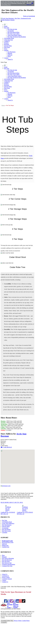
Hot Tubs (6, 27)
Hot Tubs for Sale (12, 29)
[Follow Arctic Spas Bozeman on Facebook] (5, 602)
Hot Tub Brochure (7, 560)
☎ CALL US (30, 4)
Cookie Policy (26, 620)
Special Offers (8, 46)
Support (6, 50)
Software (9, 55)
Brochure (6, 44)
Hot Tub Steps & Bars (13, 32)
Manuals (9, 53)
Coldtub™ (7, 41)
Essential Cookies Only (7, 620)
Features (6, 42)
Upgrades (4, 532)
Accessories (10, 30)
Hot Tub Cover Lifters (13, 33)
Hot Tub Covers (6, 531)
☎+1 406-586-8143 (6, 447)
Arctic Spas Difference (8, 523)
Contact (6, 58)
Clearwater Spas (8, 39)
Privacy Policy (6, 577)
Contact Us (5, 582)
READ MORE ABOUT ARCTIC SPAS (12, 502)
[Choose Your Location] (5, 24)
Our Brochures (11, 52)
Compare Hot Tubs (7, 566)
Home (5, 26)
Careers (4, 580)
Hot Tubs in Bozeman (8, 558)
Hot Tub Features (6, 525)
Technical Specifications (8, 564)
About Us (10, 59)
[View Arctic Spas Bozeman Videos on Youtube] (15, 607)
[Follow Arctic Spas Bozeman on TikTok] (23, 602)
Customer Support (7, 579)
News (5, 49)
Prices (9, 56)
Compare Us (5, 575)
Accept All (3, 622)
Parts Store (7, 47)
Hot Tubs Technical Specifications (16, 36)
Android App (5, 547)
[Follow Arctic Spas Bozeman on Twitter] (9, 607)
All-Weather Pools (9, 38)
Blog (3, 555)
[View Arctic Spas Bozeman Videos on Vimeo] (11, 602)
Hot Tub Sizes (6, 561)
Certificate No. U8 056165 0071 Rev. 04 (8, 513)
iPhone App (5, 545)
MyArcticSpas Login (7, 542)
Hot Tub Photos (6, 529)
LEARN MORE (7, 193)
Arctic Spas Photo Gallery (14, 35)
